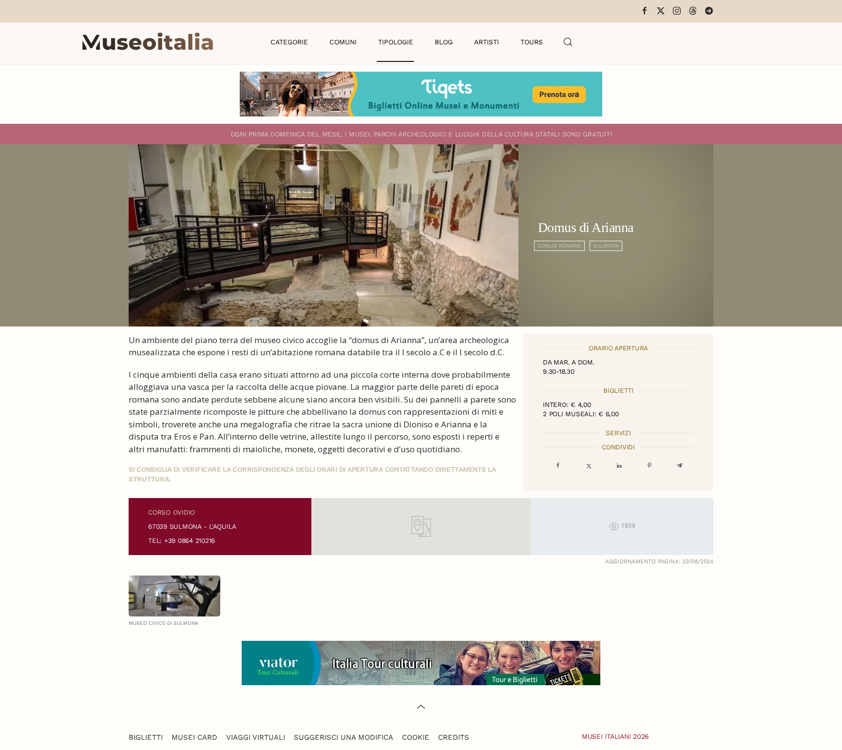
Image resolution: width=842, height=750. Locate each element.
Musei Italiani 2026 (615, 736)
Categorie (289, 42)
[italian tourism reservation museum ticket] (421, 94)
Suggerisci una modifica (343, 737)
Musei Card (194, 737)
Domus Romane (559, 246)
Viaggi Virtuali (255, 737)
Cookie (415, 737)
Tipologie (395, 42)
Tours (531, 42)
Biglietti (146, 737)
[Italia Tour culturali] (421, 662)
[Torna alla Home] (147, 41)
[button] (568, 41)
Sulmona (606, 246)
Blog (444, 42)
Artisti (486, 42)
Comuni (343, 42)
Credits (453, 737)
